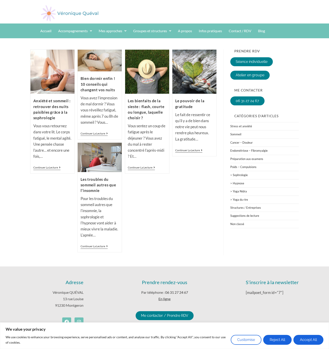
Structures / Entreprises (245, 207)
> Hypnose (237, 183)
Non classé (237, 224)
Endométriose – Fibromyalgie (249, 150)
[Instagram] (79, 321)
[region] (164, 335)
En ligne (164, 299)
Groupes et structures (150, 31)
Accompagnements (73, 31)
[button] (75, 31)
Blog (261, 31)
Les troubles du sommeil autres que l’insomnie (98, 185)
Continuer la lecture (46, 167)
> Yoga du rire (239, 199)
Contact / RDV (240, 31)
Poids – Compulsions (243, 167)
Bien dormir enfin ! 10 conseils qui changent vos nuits (98, 84)
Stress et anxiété (241, 126)
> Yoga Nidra (238, 191)
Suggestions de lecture (244, 215)
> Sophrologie (239, 175)
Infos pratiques (210, 31)
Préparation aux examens (246, 159)
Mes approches (110, 31)
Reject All (277, 340)
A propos (185, 31)
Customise (246, 340)
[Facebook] (66, 321)
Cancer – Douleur (241, 142)
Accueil (45, 31)
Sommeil (235, 134)
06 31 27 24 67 (176, 292)
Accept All (308, 340)
